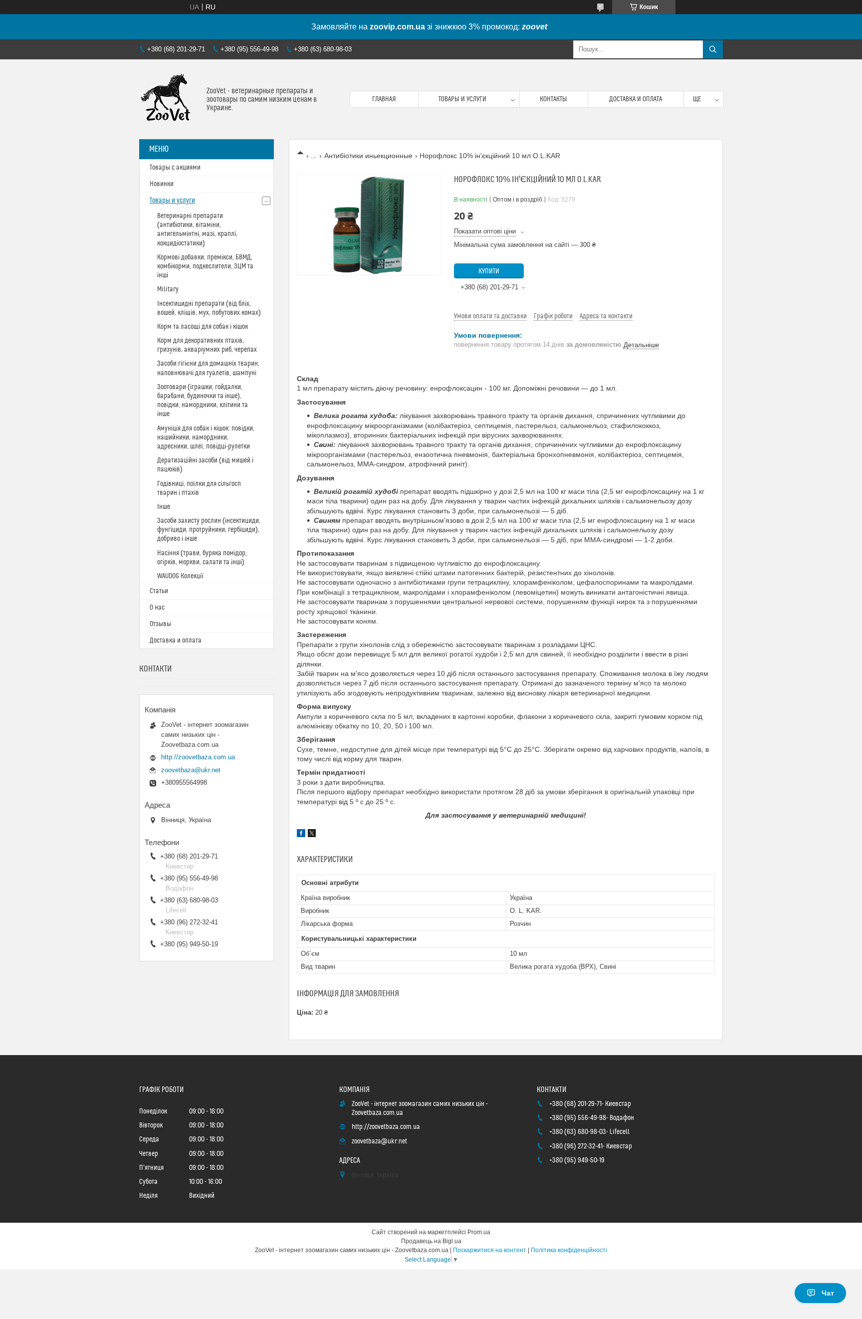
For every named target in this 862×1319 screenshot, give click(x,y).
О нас (157, 608)
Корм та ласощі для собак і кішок (202, 327)
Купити (488, 271)
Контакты (553, 99)
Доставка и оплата (635, 99)
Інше (163, 507)
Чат (828, 1293)
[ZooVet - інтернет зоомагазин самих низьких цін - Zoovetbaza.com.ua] (169, 99)
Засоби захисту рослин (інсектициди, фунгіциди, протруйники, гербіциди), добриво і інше (208, 530)
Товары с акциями (175, 168)
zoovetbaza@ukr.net (190, 770)
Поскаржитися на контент (489, 1250)
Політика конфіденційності (569, 1250)
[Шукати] (713, 49)
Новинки (162, 184)
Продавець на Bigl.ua (431, 1241)
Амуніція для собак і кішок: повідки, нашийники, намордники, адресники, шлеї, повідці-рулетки (205, 437)
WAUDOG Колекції (180, 576)
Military (168, 289)
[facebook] (301, 835)
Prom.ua (478, 1232)
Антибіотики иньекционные (368, 156)
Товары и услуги (462, 99)
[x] (312, 835)
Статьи (159, 591)
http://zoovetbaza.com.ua (198, 757)
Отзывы (160, 624)
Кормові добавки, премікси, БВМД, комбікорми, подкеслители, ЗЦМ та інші (205, 266)
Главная (384, 99)
